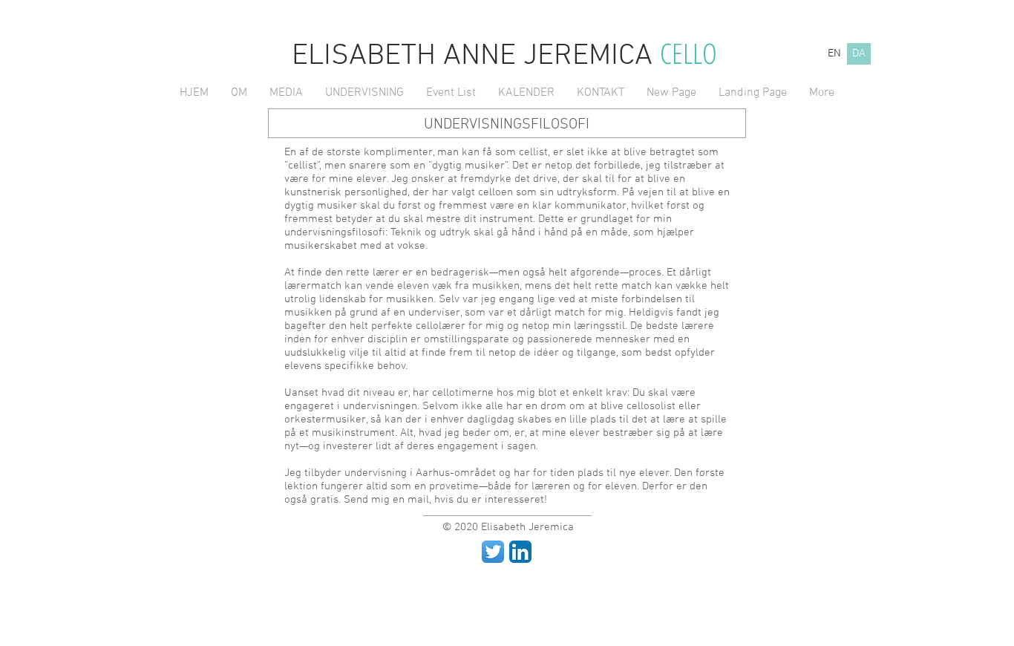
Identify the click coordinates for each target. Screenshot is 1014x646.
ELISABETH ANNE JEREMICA (476, 56)
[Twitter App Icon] (493, 552)
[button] (239, 93)
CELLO (688, 52)
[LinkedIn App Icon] (520, 552)
